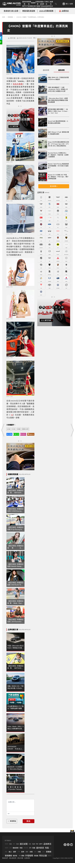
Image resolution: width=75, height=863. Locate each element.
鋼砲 (22, 855)
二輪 (19, 855)
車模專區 (29, 3)
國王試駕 (24, 844)
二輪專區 (51, 3)
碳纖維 (48, 852)
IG (12, 415)
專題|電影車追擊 (28, 11)
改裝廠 (36, 855)
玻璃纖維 (8, 856)
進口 (10, 852)
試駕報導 (37, 3)
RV (37, 844)
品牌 (43, 851)
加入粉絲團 (9, 434)
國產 (6, 851)
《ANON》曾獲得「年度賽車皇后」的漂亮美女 (30, 17)
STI (30, 848)
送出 (28, 821)
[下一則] (72, 430)
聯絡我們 (5, 858)
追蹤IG (24, 434)
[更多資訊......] (8, 813)
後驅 (35, 851)
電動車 (49, 855)
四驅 (39, 852)
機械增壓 (16, 848)
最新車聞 (24, 3)
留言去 (32, 434)
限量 (33, 848)
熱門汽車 (24, 7)
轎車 (27, 851)
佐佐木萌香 (18, 84)
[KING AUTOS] (11, 4)
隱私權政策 (12, 858)
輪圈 (17, 844)
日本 (13, 429)
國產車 (6, 848)
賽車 (14, 844)
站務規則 (27, 858)
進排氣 (15, 855)
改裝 (30, 844)
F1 (50, 848)
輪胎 (10, 844)
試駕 (10, 848)
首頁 (3, 17)
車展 (21, 848)
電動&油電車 (42, 3)
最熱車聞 (61, 70)
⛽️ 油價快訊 (64, 11)
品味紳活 (46, 7)
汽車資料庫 (29, 7)
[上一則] (3, 430)
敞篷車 (6, 844)
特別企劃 (51, 7)
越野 (14, 852)
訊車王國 (12, 38)
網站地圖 (20, 858)
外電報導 (37, 7)
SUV (33, 844)
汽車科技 (46, 3)
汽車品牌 (42, 7)
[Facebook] (65, 844)
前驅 (31, 852)
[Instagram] (68, 844)
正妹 (8, 429)
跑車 (22, 852)
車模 (18, 429)
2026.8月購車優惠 (46, 11)
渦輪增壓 (25, 848)
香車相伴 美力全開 (11, 11)
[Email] (71, 844)
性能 (47, 848)
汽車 (18, 851)
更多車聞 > (53, 186)
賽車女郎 (25, 429)
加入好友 (17, 434)
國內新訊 (33, 7)
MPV (40, 844)
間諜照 (33, 3)
